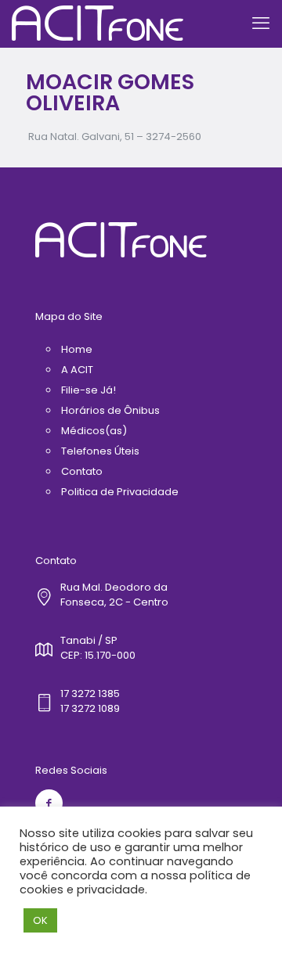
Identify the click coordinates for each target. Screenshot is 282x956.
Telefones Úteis (100, 451)
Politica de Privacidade (120, 491)
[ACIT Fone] (97, 23)
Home (76, 349)
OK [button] (40, 920)
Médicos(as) (94, 430)
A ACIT (77, 369)
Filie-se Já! (88, 390)
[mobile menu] (261, 23)
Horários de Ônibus (110, 410)
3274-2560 (173, 136)
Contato (82, 471)
